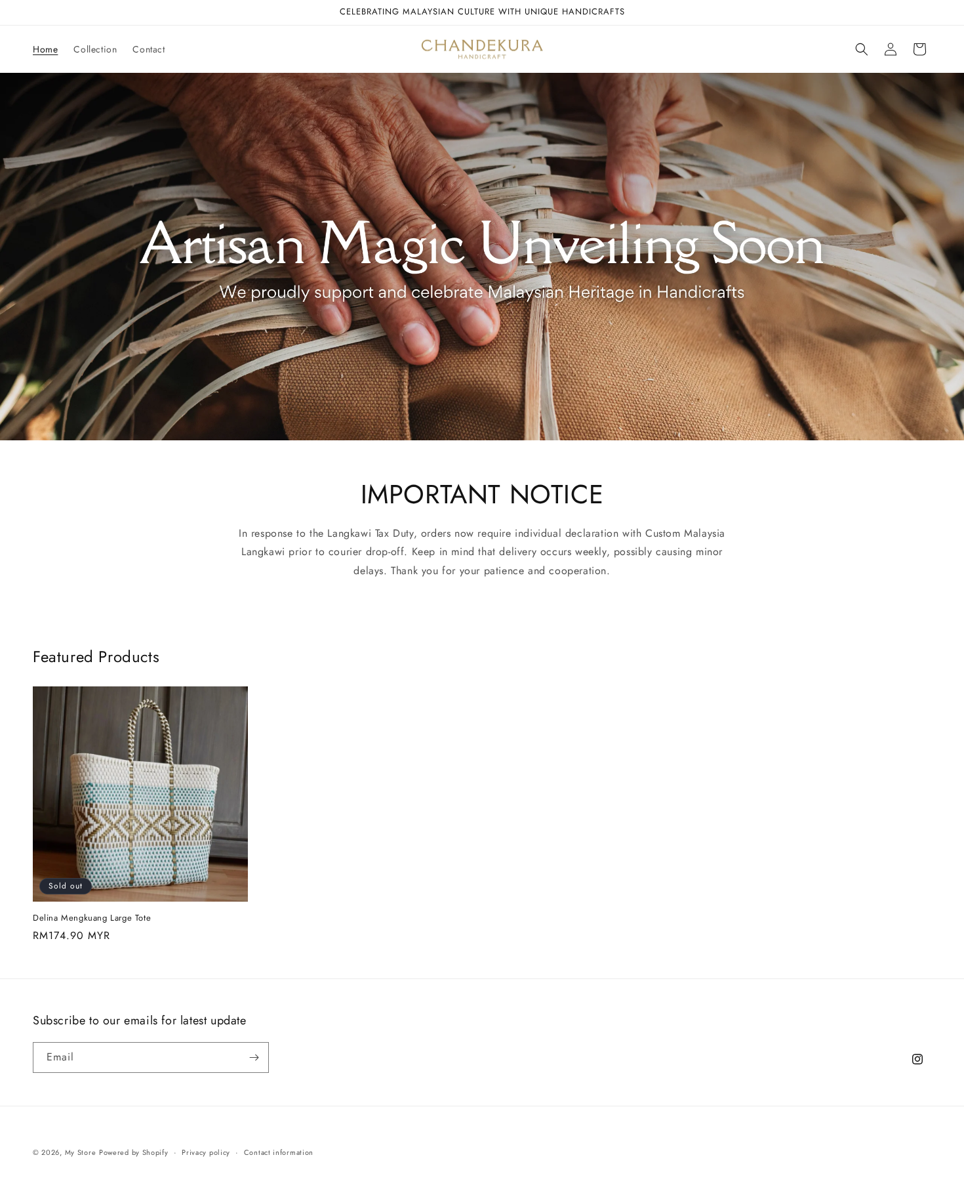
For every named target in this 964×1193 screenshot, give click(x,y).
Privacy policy (206, 1152)
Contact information (278, 1152)
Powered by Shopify (134, 1152)
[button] (861, 49)
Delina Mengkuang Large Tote (92, 918)
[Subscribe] (253, 1057)
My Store (80, 1152)
